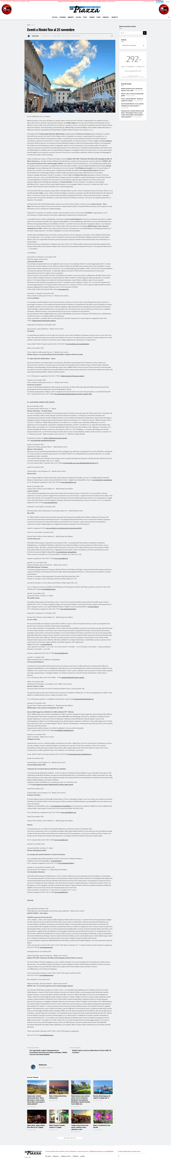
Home (28, 25)
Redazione (9, 1)
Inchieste (115, 17)
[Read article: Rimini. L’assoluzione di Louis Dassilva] (103, 1117)
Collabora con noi (16, 1)
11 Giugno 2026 (98, 1129)
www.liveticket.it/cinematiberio (66, 552)
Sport (85, 17)
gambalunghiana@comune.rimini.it (72, 677)
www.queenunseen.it (46, 947)
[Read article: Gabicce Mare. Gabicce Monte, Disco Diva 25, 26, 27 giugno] (37, 1117)
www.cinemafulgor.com (68, 482)
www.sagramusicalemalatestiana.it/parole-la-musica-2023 (73, 394)
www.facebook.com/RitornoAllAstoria (43, 440)
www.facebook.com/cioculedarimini (77, 344)
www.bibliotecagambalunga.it (64, 730)
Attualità (31, 1092)
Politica (54, 17)
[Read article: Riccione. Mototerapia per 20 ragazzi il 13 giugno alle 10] (103, 1087)
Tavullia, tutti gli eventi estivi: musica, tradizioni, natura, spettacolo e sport (79, 1127)
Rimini (58, 36)
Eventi (99, 17)
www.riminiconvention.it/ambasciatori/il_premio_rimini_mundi (52, 784)
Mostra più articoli (70, 1138)
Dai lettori (98, 1121)
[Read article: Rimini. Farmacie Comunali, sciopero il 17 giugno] (59, 1117)
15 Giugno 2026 (31, 1106)
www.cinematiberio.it (50, 502)
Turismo (92, 17)
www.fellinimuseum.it (48, 589)
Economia (62, 17)
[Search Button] (169, 17)
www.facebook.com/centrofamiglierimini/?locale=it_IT (80, 463)
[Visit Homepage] (85, 9)
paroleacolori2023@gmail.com (83, 699)
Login (168, 1)
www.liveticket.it (93, 607)
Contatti (28, 1)
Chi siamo (3, 1)
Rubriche (106, 17)
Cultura (78, 17)
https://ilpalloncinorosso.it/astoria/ (55, 438)
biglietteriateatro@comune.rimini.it (44, 321)
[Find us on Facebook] (118, 1156)
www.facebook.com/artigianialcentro (80, 754)
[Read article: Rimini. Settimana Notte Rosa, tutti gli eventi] (59, 1087)
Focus (52, 1121)
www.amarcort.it (63, 289)
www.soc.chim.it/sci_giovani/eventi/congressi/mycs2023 (64, 528)
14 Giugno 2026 (76, 1106)
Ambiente (71, 17)
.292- (29, 1157)
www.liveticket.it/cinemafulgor (102, 480)
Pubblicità (23, 1)
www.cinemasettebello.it (68, 609)
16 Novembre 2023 (46, 36)
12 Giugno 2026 (98, 1100)
